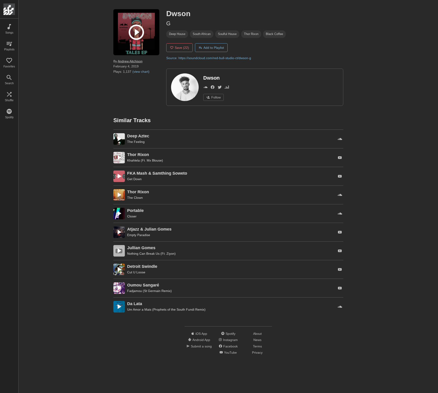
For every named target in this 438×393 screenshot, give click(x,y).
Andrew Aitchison (130, 61)
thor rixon (251, 34)
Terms (257, 346)
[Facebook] (212, 88)
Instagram (230, 340)
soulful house (227, 34)
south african (202, 34)
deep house (177, 34)
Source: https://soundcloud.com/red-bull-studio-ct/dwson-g (208, 58)
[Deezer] (227, 88)
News (257, 340)
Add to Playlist (213, 47)
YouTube (230, 352)
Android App (201, 340)
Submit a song (201, 346)
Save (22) (182, 47)
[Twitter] (220, 88)
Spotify (230, 333)
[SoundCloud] (205, 88)
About (257, 333)
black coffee (274, 34)
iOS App (201, 333)
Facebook (230, 346)
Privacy (257, 352)
